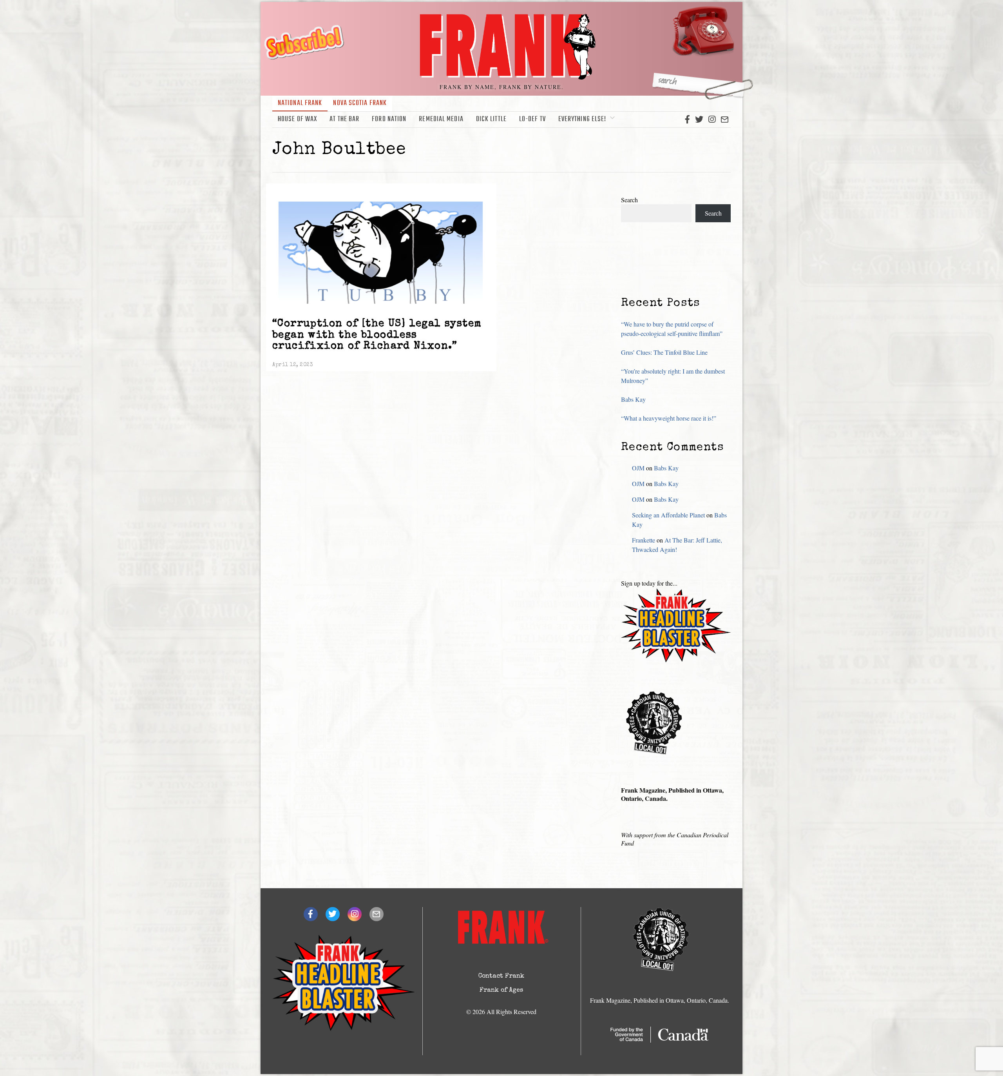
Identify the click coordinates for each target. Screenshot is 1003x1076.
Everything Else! (582, 119)
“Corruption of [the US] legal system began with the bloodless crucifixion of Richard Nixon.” (377, 335)
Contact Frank (501, 976)
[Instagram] (711, 119)
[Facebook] (687, 119)
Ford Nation (389, 119)
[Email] (725, 119)
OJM (638, 468)
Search (629, 200)
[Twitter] (699, 119)
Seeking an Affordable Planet (668, 515)
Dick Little (491, 119)
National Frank (300, 103)
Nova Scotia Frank (360, 103)
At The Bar (344, 119)
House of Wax (297, 119)
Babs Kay (633, 399)
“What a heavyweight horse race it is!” (668, 418)
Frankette (643, 540)
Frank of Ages (501, 990)
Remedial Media (441, 119)
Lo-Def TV (532, 119)
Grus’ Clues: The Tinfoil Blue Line (664, 352)
